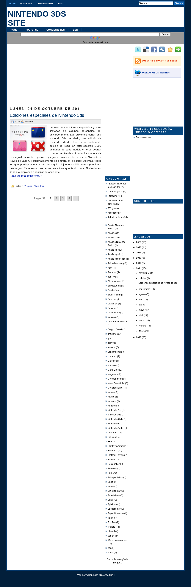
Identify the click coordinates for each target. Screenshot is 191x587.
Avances (112, 272)
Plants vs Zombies (117, 445)
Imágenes (113, 333)
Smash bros (114, 495)
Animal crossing (116, 263)
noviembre (144, 272)
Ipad (110, 338)
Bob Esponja (114, 285)
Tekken (111, 517)
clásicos (112, 316)
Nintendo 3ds (106, 575)
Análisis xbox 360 (117, 258)
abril (141, 315)
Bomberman (114, 290)
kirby (110, 342)
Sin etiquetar (114, 490)
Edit (60, 3)
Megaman (113, 374)
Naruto (111, 396)
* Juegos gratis (115, 191)
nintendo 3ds (114, 414)
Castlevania (114, 312)
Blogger (117, 562)
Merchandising (115, 378)
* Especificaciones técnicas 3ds (117, 185)
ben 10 (111, 276)
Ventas (111, 535)
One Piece (113, 432)
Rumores (112, 472)
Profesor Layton (116, 454)
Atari (110, 267)
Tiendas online (143, 137)
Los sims (112, 356)
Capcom (112, 299)
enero (142, 330)
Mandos (112, 365)
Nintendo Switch (116, 427)
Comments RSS (45, 3)
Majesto (112, 360)
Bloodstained (114, 281)
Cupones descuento (118, 321)
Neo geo (112, 401)
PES (110, 441)
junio (141, 304)
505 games (113, 208)
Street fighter (114, 508)
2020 (138, 247)
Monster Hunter (115, 387)
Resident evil (114, 463)
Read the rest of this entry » (26, 175)
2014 (138, 252)
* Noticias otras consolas (115, 202)
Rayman (112, 459)
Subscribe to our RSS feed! (159, 60)
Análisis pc (113, 249)
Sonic (110, 499)
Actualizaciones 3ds (118, 217)
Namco (111, 392)
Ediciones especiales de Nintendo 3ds (47, 115)
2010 (138, 337)
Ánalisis (112, 232)
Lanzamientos (115, 351)
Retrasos (112, 468)
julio (141, 299)
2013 (138, 257)
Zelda (110, 552)
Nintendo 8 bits (115, 418)
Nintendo (112, 405)
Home (12, 3)
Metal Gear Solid (116, 383)
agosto (142, 294)
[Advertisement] (55, 72)
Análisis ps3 (114, 254)
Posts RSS (26, 3)
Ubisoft (111, 531)
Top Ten (112, 522)
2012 (138, 262)
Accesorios (113, 212)
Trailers (111, 526)
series (111, 486)
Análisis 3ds (114, 237)
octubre (142, 278)
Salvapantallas (115, 477)
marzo (142, 320)
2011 (138, 268)
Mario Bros (39, 186)
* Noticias (28, 186)
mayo (141, 309)
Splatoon (112, 504)
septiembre (144, 288)
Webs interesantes (117, 540)
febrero (142, 325)
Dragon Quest (115, 329)
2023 (138, 242)
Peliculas (112, 436)
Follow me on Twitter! (156, 72)
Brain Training (115, 294)
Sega (110, 481)
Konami (111, 347)
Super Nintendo (116, 513)
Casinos (112, 307)
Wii (109, 547)
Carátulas (113, 303)
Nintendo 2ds (114, 410)
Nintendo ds (114, 423)
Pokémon (112, 450)
